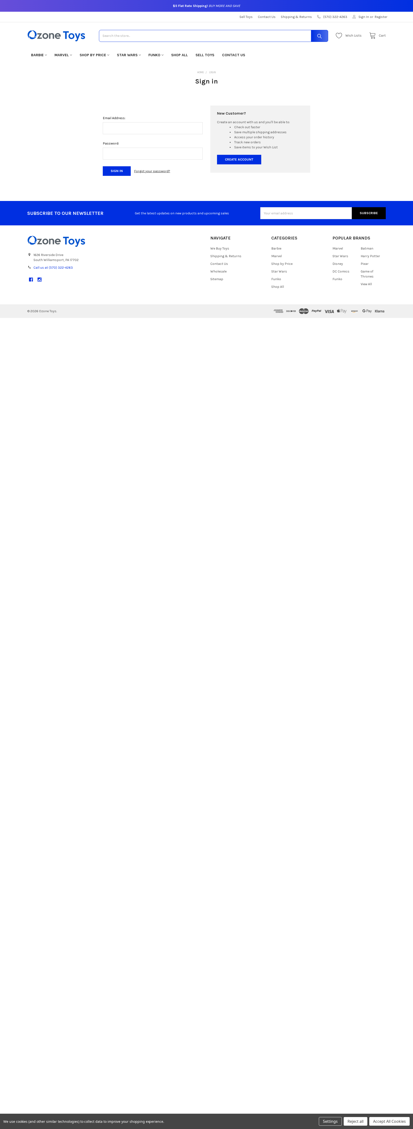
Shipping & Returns (296, 17)
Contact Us (267, 17)
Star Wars (127, 55)
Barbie (37, 55)
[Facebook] (31, 279)
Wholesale (218, 271)
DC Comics (340, 271)
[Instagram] (39, 279)
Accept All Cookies (389, 1121)
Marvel (61, 55)
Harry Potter (370, 256)
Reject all (356, 1121)
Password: (111, 143)
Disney (337, 264)
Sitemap (216, 279)
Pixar (365, 264)
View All (366, 284)
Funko (154, 55)
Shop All (179, 55)
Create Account (239, 159)
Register (381, 17)
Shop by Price (93, 55)
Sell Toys (246, 17)
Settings (330, 1121)
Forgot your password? (152, 171)
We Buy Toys (219, 248)
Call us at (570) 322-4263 (53, 268)
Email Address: (114, 118)
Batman (367, 248)
